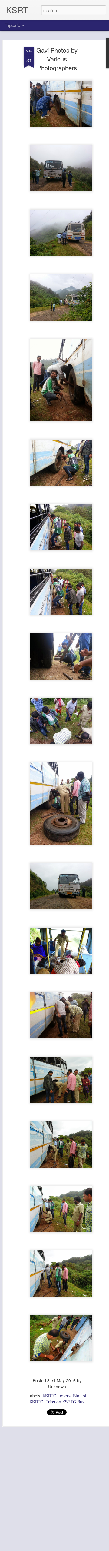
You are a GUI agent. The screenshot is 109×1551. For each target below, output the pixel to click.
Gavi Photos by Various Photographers (57, 59)
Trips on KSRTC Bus (65, 1402)
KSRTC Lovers (57, 1396)
